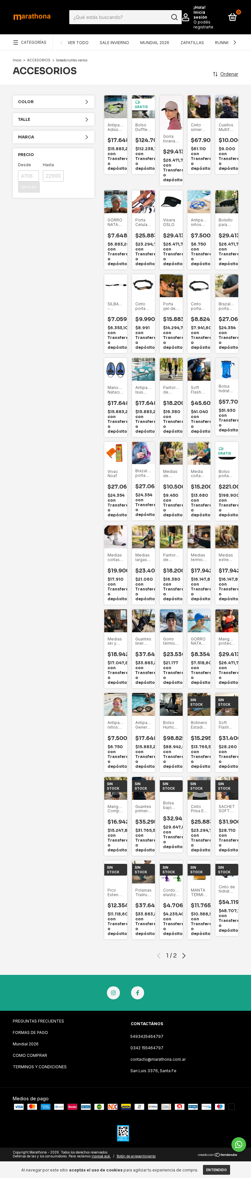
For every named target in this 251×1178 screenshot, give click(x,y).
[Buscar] (174, 17)
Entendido (216, 1170)
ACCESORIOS (39, 60)
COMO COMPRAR (30, 1055)
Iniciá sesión (200, 15)
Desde (24, 164)
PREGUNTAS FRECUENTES (38, 1021)
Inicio (17, 60)
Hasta (48, 164)
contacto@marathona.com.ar (158, 1059)
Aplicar (29, 187)
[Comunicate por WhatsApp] (238, 1144)
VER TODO (78, 42)
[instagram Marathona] (113, 992)
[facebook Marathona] (137, 992)
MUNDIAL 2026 (154, 42)
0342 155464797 (146, 1047)
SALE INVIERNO (114, 42)
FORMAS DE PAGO (30, 1032)
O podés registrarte (203, 24)
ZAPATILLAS (192, 42)
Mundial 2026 (26, 1043)
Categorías (33, 42)
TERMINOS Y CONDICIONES (40, 1066)
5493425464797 (146, 1036)
